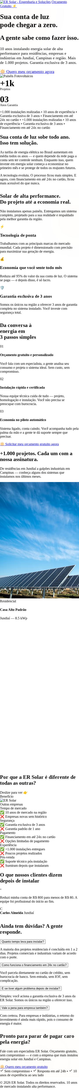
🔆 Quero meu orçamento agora (27, 71)
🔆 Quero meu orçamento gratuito (24, 1067)
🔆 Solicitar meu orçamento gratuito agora (29, 444)
